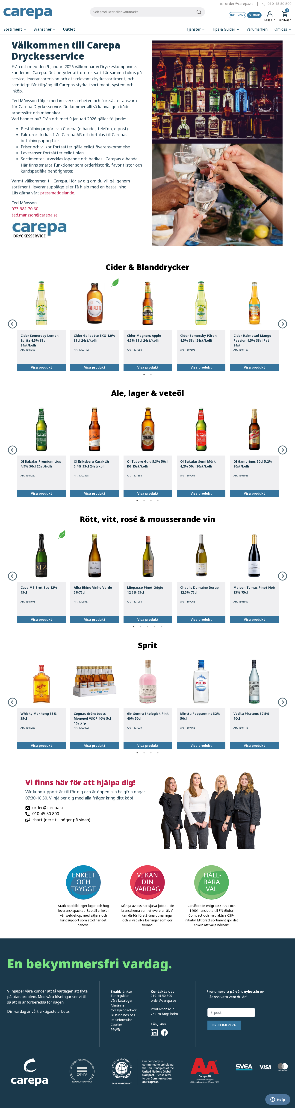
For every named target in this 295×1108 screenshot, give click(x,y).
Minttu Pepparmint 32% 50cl (200, 716)
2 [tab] (151, 374)
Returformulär (121, 1020)
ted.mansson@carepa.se (35, 215)
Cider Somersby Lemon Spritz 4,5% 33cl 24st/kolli (40, 340)
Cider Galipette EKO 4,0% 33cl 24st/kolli (94, 338)
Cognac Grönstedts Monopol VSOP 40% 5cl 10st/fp (92, 718)
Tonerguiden (120, 995)
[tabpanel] (41, 324)
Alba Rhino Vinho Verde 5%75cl (93, 589)
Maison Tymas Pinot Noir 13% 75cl (254, 589)
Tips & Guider (224, 29)
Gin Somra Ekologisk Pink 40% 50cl (148, 716)
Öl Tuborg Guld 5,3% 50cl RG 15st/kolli (147, 463)
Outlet (69, 29)
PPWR (115, 1029)
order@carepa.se (239, 3)
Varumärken (257, 29)
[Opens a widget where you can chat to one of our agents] (277, 1100)
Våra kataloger (122, 1000)
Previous (12, 324)
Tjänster (194, 29)
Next (282, 324)
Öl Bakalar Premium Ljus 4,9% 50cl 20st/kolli (41, 463)
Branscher (43, 29)
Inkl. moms (237, 15)
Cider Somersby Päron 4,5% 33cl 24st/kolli (198, 338)
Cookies (117, 1024)
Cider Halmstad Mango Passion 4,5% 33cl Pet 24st (252, 340)
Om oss (281, 29)
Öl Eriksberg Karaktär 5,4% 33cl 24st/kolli (91, 463)
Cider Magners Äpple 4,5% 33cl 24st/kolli (144, 338)
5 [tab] (161, 626)
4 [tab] (158, 500)
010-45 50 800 (280, 3)
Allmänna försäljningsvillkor (123, 1007)
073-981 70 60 (25, 208)
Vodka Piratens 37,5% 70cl (251, 716)
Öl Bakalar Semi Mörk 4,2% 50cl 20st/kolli (198, 463)
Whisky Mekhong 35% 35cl (39, 716)
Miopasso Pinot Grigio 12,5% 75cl (145, 589)
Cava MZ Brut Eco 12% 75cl (39, 589)
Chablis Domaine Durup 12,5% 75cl (199, 589)
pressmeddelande (57, 193)
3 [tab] (151, 500)
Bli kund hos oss (123, 1015)
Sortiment (13, 29)
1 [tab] (144, 374)
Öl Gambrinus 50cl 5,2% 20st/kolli (252, 463)
